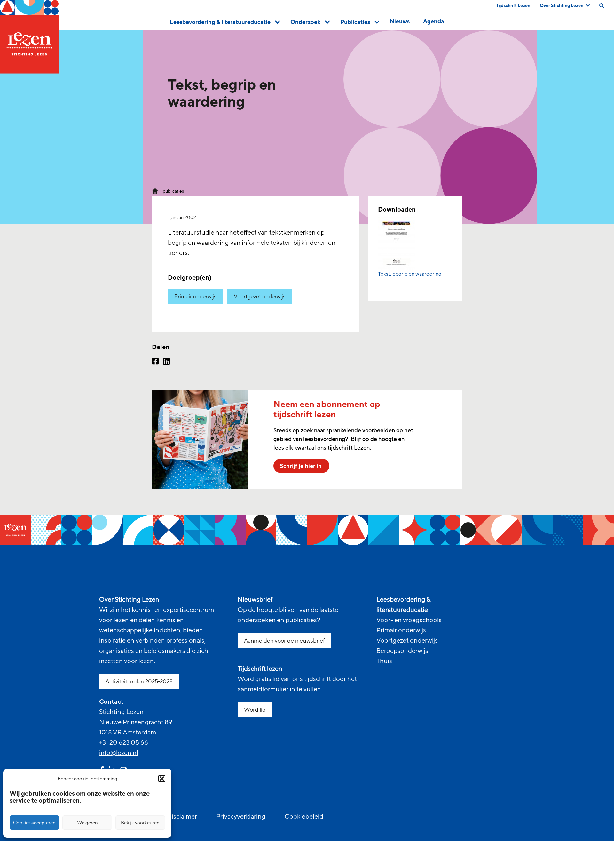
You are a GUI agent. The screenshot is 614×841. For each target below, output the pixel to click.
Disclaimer (182, 817)
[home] (29, 37)
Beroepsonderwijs (402, 651)
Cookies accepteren (34, 823)
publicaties (173, 191)
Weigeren (87, 823)
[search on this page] (601, 6)
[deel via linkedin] (166, 362)
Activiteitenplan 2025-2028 (139, 681)
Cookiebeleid (304, 817)
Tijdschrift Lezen (513, 6)
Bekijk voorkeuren (140, 823)
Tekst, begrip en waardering (409, 273)
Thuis (384, 661)
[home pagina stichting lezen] (155, 191)
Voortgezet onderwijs (259, 296)
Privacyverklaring (240, 817)
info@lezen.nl (118, 753)
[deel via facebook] (155, 362)
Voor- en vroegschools (409, 620)
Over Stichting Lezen (561, 6)
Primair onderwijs (195, 296)
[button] (162, 778)
